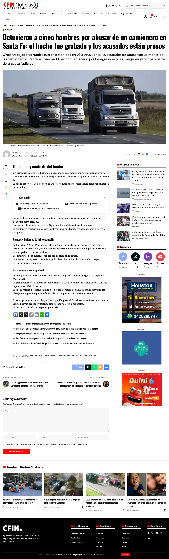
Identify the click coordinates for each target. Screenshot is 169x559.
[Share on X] (139, 154)
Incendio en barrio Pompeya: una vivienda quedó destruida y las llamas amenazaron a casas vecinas (57, 328)
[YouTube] (113, 5)
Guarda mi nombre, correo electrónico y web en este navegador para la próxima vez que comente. (46, 444)
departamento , (68, 176)
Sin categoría (148, 199)
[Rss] (119, 5)
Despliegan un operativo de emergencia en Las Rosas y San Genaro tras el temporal (51, 333)
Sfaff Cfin (15, 153)
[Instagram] (116, 5)
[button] (125, 554)
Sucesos (9, 30)
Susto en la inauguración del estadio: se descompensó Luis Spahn (43, 323)
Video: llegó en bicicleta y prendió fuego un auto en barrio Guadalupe (62, 501)
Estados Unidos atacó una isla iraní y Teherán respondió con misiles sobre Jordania (147, 192)
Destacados (138, 199)
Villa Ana (29, 176)
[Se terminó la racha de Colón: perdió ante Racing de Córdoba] (123, 236)
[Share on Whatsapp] (94, 367)
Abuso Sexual (36, 356)
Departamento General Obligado (71, 356)
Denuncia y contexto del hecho (33, 203)
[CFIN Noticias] (21, 6)
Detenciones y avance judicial (82, 204)
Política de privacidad (75, 554)
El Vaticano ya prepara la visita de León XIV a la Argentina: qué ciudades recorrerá (149, 220)
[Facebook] (106, 5)
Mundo (136, 227)
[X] (109, 5)
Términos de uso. (96, 554)
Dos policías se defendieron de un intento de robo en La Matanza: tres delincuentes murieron (104, 503)
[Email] (143, 154)
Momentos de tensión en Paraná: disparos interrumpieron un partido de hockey (20, 501)
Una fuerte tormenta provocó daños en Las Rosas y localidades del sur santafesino (51, 338)
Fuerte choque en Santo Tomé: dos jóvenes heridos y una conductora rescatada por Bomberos (55, 343)
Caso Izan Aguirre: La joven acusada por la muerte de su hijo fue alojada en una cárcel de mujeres (146, 503)
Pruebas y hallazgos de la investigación (40, 208)
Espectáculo (138, 184)
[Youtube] (160, 260)
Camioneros (49, 356)
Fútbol (136, 211)
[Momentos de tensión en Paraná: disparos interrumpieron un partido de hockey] (22, 484)
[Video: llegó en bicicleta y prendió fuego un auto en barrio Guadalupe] (63, 484)
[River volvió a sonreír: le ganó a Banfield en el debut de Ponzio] (123, 208)
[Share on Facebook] (135, 154)
